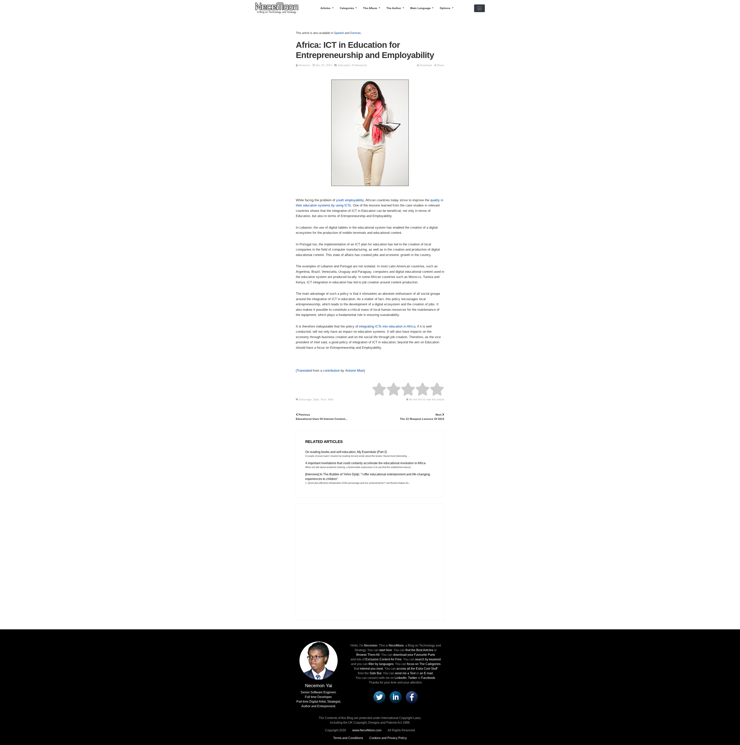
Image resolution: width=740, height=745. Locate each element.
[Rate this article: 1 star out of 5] (379, 389)
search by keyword (428, 659)
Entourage (305, 399)
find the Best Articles (419, 650)
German (355, 33)
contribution (331, 370)
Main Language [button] (420, 8)
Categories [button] (347, 8)
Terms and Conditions (348, 738)
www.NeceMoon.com (366, 730)
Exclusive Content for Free (383, 659)
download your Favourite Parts (414, 654)
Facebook (428, 677)
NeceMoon (396, 645)
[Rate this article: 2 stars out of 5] (386, 389)
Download (426, 65)
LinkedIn (400, 677)
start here (385, 650)
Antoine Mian (354, 370)
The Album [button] (370, 8)
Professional (359, 65)
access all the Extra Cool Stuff (416, 668)
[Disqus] (370, 561)
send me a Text (405, 673)
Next (422, 416)
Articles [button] (325, 8)
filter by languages (381, 664)
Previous (321, 416)
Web (330, 399)
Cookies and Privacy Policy (388, 738)
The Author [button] (394, 8)
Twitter (412, 677)
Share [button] (440, 65)
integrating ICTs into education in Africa (387, 326)
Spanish (339, 33)
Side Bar (375, 673)
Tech (323, 399)
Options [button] (445, 8)
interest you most (371, 668)
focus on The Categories (424, 664)
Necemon (304, 65)
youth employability (350, 200)
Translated (304, 370)
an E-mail (426, 673)
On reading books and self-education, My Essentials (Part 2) (346, 452)
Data (316, 399)
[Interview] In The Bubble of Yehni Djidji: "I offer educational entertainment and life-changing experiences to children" (367, 477)
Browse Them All (368, 654)
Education (344, 65)
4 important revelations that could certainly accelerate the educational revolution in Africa (365, 463)
